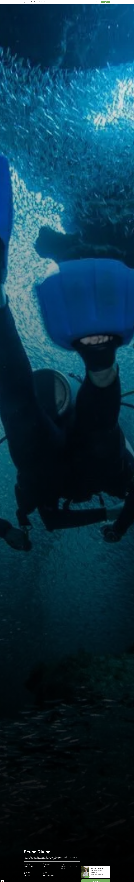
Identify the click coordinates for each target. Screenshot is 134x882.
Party (38, 2)
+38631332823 (95, 872)
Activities (33, 2)
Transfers (44, 2)
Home (28, 2)
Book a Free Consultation (97, 874)
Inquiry (106, 2)
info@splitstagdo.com (97, 870)
